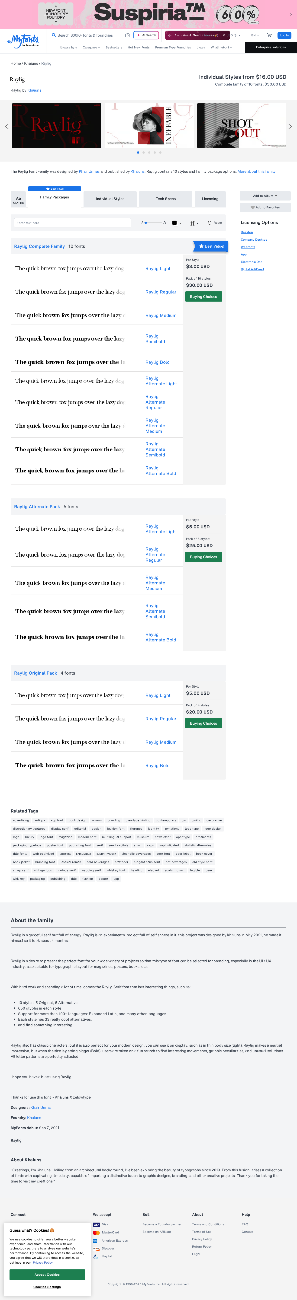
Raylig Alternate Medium (155, 425)
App (244, 254)
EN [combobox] (253, 35)
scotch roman (174, 870)
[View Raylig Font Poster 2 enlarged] (149, 125)
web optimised (43, 854)
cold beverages (98, 862)
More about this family (257, 171)
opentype (183, 837)
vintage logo (43, 870)
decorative (214, 820)
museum (143, 837)
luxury (29, 837)
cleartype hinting (138, 820)
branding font (45, 862)
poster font (55, 845)
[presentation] (7, 126)
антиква (65, 854)
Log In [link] (284, 35)
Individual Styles (110, 198)
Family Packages (54, 197)
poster (103, 879)
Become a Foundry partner (161, 1224)
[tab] (138, 152)
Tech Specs (166, 198)
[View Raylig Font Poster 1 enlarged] (56, 125)
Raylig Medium (160, 315)
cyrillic (196, 820)
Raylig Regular (160, 292)
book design (78, 820)
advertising (21, 820)
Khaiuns (31, 63)
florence (136, 829)
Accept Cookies (47, 1274)
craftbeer (121, 862)
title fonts (20, 854)
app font (57, 820)
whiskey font (116, 870)
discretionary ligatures (29, 829)
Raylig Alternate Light (161, 381)
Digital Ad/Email (252, 269)
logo (16, 837)
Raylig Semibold (155, 339)
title (74, 879)
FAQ (245, 1224)
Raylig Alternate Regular (155, 402)
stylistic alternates (197, 845)
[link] (53, 35)
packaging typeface (27, 845)
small (138, 845)
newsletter (163, 837)
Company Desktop (254, 239)
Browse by (67, 47)
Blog (200, 47)
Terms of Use (202, 1232)
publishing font (80, 845)
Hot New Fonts (139, 47)
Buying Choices (203, 296)
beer (209, 870)
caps (150, 845)
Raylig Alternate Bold (160, 471)
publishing (57, 879)
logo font (46, 837)
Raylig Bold (157, 362)
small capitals (118, 845)
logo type (192, 829)
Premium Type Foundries (173, 47)
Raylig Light (158, 268)
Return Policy (202, 1247)
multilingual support (116, 837)
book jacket (21, 862)
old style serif (202, 862)
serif (100, 845)
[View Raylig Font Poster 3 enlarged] (241, 125)
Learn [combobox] (208, 35)
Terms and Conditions (208, 1224)
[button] (291, 14)
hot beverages (176, 862)
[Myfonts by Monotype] (23, 41)
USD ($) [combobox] (231, 35)
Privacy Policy (202, 1239)
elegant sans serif (147, 862)
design (96, 829)
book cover (204, 854)
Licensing (210, 198)
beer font (163, 854)
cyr (184, 820)
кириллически (106, 854)
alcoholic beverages (136, 854)
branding (113, 820)
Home (16, 63)
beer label (183, 854)
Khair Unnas (89, 171)
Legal (196, 1254)
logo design (213, 829)
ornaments (203, 837)
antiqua (40, 820)
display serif (60, 829)
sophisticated (169, 845)
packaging (37, 879)
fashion (87, 879)
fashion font (116, 829)
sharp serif (21, 870)
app (116, 879)
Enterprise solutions (271, 47)
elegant (153, 870)
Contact (247, 1232)
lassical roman (71, 862)
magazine (65, 837)
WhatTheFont (220, 47)
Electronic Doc (251, 262)
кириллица (83, 854)
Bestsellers (114, 47)
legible (195, 870)
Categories (90, 47)
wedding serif (91, 870)
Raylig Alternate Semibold (155, 449)
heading (136, 870)
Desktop (247, 232)
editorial (80, 829)
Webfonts (248, 247)
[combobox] (103, 35)
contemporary (166, 820)
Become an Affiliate (156, 1232)
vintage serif (67, 870)
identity (153, 829)
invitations (172, 829)
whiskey (19, 879)
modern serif (87, 837)
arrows (97, 820)
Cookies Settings (47, 1286)
